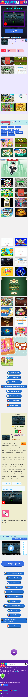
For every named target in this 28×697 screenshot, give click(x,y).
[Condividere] (26, 40)
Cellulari (11, 135)
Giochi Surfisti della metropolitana (10, 620)
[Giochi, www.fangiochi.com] (9, 2)
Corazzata (5, 693)
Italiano (5, 684)
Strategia (15, 129)
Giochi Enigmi (14, 400)
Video (20, 51)
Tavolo (18, 127)
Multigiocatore (6, 129)
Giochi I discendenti (14, 596)
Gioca (14, 30)
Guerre (4, 132)
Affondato (19, 132)
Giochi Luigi (14, 610)
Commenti (11, 51)
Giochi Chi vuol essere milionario (14, 386)
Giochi (3, 51)
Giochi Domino (14, 396)
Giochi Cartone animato (14, 592)
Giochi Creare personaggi (14, 606)
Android (4, 127)
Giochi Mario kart (14, 578)
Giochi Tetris (14, 615)
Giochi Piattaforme (14, 587)
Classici (3, 135)
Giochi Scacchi (14, 626)
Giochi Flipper (14, 405)
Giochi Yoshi (14, 601)
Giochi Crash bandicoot (14, 573)
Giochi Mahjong (14, 391)
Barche (11, 132)
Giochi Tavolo (14, 372)
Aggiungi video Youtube (19, 538)
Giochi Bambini (14, 382)
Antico (11, 127)
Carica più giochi (12, 564)
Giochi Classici (14, 377)
